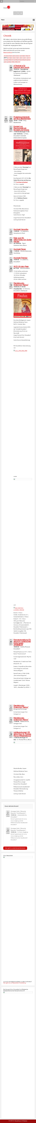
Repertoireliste (7, 52)
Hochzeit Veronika (21, 229)
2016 (8, 58)
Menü (2, 20)
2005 (18, 60)
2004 (22, 60)
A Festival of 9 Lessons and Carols (21, 66)
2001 (5, 62)
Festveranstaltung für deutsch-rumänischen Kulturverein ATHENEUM (22, 642)
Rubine (25, 1120)
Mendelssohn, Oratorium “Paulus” (21, 284)
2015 (12, 58)
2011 (25, 58)
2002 (28, 60)
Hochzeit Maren (20, 249)
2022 (15, 56)
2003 (25, 60)
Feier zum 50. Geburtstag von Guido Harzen (22, 240)
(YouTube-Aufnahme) (22, 182)
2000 (8, 62)
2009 (5, 60)
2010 (28, 58)
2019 (25, 56)
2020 (21, 56)
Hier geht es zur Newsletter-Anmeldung (14, 983)
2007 (12, 60)
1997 (18, 62)
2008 (8, 60)
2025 (5, 56)
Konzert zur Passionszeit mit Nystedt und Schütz (21, 128)
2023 (11, 56)
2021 (18, 56)
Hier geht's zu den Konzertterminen (15, 848)
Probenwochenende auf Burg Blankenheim (22, 118)
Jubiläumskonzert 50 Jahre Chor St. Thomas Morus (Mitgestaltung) (22, 734)
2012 (22, 58)
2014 (15, 58)
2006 (15, 60)
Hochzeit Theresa (20, 258)
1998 (15, 62)
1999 (12, 62)
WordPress (18, 1120)
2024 (8, 56)
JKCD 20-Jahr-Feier (21, 266)
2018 (28, 56)
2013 (18, 58)
